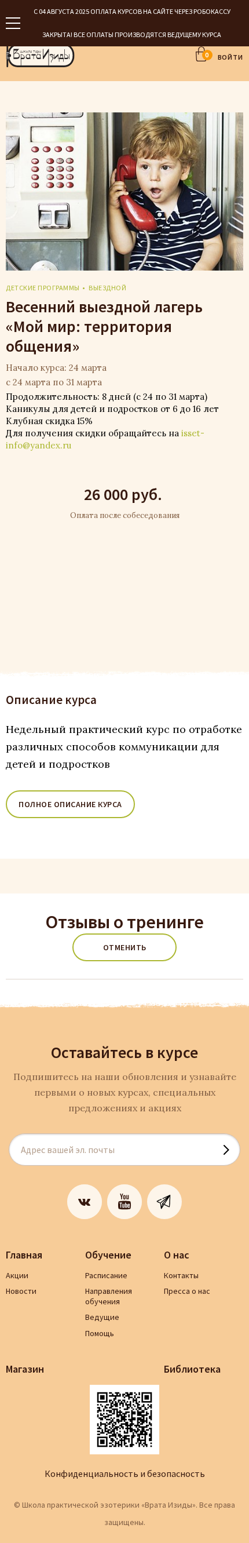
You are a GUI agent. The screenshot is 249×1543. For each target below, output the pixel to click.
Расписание (106, 1275)
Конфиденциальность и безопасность (125, 1473)
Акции (17, 1275)
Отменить (125, 947)
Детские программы (43, 287)
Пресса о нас (187, 1291)
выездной (107, 287)
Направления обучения (108, 1296)
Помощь (99, 1333)
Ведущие (102, 1317)
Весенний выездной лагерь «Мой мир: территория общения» (104, 326)
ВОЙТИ (231, 57)
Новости (21, 1291)
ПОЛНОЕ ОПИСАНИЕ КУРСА (70, 804)
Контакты (181, 1275)
